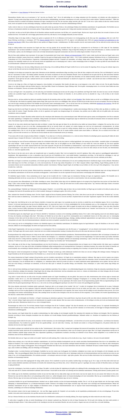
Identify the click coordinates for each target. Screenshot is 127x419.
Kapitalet (79, 99)
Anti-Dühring (102, 38)
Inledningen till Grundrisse (104, 103)
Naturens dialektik (45, 40)
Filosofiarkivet (49, 412)
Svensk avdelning (62, 414)
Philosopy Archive (61, 412)
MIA (70, 414)
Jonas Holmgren (23, 12)
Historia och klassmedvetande (73, 55)
